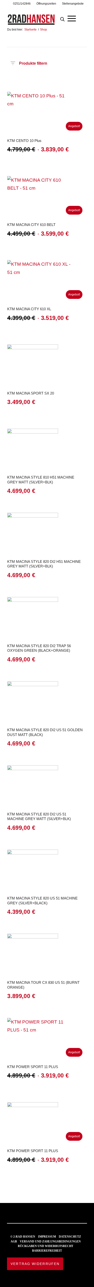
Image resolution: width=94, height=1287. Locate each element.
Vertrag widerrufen (35, 1264)
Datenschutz (70, 1236)
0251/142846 (22, 3)
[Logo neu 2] (39, 16)
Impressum (47, 1236)
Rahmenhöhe (50, 77)
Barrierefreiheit (47, 1250)
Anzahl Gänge (10, 84)
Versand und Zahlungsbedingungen (50, 1241)
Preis (10, 77)
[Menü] (71, 18)
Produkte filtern (33, 62)
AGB (14, 1241)
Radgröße (60, 77)
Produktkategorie (30, 77)
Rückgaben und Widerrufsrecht (45, 1246)
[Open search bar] (62, 18)
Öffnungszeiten (46, 3)
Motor (80, 77)
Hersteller (20, 77)
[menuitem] (22, 3)
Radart (40, 77)
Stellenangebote (73, 3)
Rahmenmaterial (70, 77)
